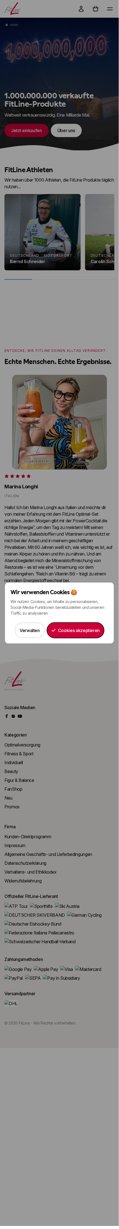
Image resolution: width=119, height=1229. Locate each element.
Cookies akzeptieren (79, 630)
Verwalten (30, 630)
